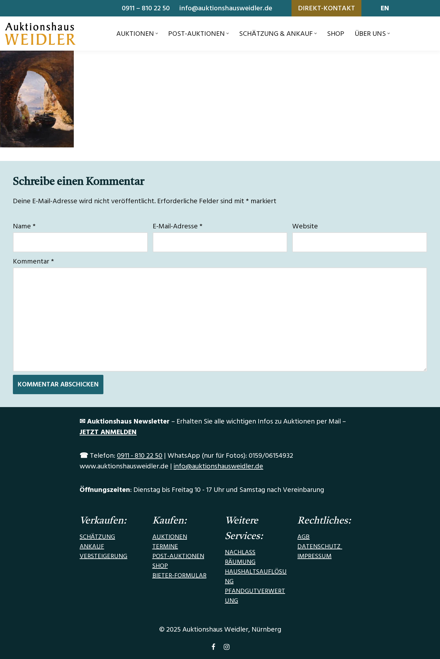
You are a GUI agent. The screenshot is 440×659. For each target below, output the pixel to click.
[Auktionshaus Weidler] (40, 33)
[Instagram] (227, 648)
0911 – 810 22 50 (146, 8)
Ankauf (92, 546)
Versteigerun (101, 556)
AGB (303, 536)
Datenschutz (319, 546)
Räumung (240, 561)
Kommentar (33, 261)
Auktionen (169, 536)
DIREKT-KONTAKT (326, 8)
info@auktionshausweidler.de (225, 8)
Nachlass (240, 552)
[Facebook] (213, 648)
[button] (157, 33)
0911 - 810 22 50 (139, 456)
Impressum (314, 556)
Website (305, 226)
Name (24, 226)
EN (385, 8)
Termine (165, 546)
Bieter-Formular (179, 575)
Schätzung (97, 536)
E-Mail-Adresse (178, 226)
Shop (335, 34)
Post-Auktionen (178, 556)
